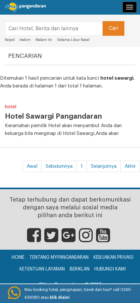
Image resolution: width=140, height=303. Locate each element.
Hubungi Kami (110, 269)
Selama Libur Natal (73, 40)
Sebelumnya (59, 166)
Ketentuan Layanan (42, 269)
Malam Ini (43, 40)
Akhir (130, 166)
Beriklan (80, 269)
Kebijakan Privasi (113, 257)
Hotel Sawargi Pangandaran (53, 116)
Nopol (10, 40)
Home (18, 257)
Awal (32, 166)
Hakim (25, 40)
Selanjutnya (104, 166)
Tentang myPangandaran (59, 257)
